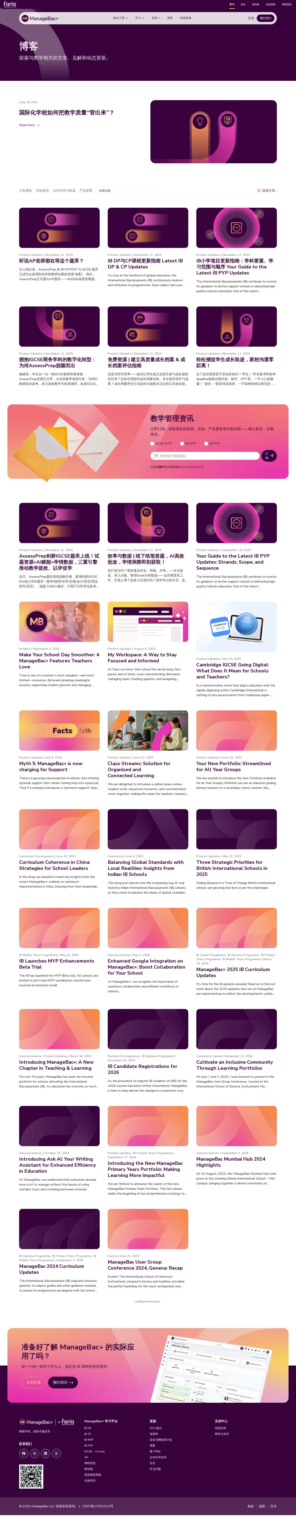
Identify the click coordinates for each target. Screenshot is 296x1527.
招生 (243, 4)
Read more (27, 125)
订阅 (266, 456)
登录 (251, 18)
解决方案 (119, 18)
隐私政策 (198, 467)
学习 (232, 4)
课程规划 (287, 4)
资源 (154, 18)
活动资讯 (42, 190)
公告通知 (25, 190)
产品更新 (86, 190)
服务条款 (184, 467)
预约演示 (265, 18)
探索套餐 (185, 18)
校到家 (255, 4)
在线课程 (270, 4)
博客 (170, 18)
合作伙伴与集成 (64, 190)
